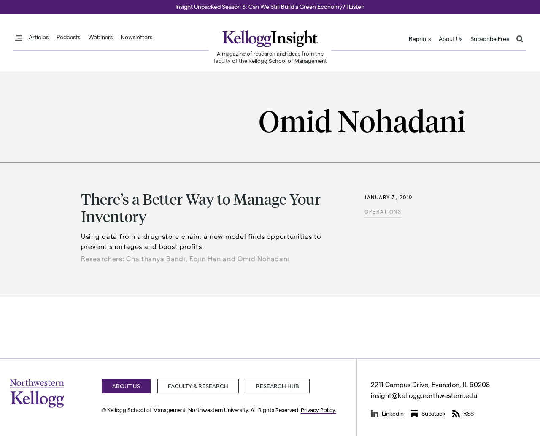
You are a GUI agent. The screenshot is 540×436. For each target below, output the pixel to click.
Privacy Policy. (318, 409)
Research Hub (277, 386)
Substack (433, 413)
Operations (382, 211)
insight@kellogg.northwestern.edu (424, 395)
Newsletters (136, 37)
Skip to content (22, 4)
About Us (450, 38)
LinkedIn (393, 413)
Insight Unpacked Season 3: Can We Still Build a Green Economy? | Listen (270, 6)
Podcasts (68, 37)
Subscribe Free (490, 38)
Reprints (420, 38)
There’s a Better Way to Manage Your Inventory (201, 207)
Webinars (100, 37)
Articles (39, 37)
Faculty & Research (198, 386)
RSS (468, 413)
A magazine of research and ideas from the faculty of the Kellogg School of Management (270, 57)
